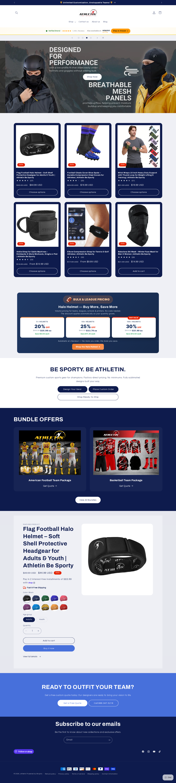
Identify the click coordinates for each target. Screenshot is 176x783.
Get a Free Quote (72, 703)
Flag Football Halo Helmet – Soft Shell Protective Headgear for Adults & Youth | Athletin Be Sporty (35, 175)
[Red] (64, 607)
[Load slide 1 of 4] (79, 38)
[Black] (27, 599)
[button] (17, 13)
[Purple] (27, 607)
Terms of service (78, 774)
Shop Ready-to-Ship (88, 397)
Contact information (110, 774)
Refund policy (50, 774)
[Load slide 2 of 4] (83, 38)
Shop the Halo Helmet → (88, 346)
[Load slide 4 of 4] (91, 38)
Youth (43, 620)
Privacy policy (63, 774)
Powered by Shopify (34, 773)
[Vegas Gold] (45, 607)
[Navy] (36, 599)
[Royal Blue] (54, 599)
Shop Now (88, 77)
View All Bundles (88, 500)
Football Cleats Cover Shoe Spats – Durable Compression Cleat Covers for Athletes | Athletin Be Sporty (85, 175)
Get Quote (48, 486)
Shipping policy (93, 774)
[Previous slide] (72, 38)
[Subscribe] (109, 740)
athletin (23, 773)
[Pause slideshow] (104, 38)
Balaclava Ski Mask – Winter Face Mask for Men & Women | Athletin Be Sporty (138, 253)
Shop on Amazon (119, 31)
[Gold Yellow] (54, 607)
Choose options (37, 192)
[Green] (45, 599)
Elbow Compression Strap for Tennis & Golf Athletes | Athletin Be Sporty (88, 253)
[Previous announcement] (14, 2)
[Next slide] (97, 38)
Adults (29, 619)
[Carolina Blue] (36, 607)
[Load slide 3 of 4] (87, 38)
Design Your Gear (72, 389)
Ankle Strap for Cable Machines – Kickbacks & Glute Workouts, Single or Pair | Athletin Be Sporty (37, 254)
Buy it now (49, 648)
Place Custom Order (103, 389)
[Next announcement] (161, 2)
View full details (30, 657)
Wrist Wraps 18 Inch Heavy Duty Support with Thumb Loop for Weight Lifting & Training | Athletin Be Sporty (137, 175)
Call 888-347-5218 (103, 703)
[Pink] (64, 599)
